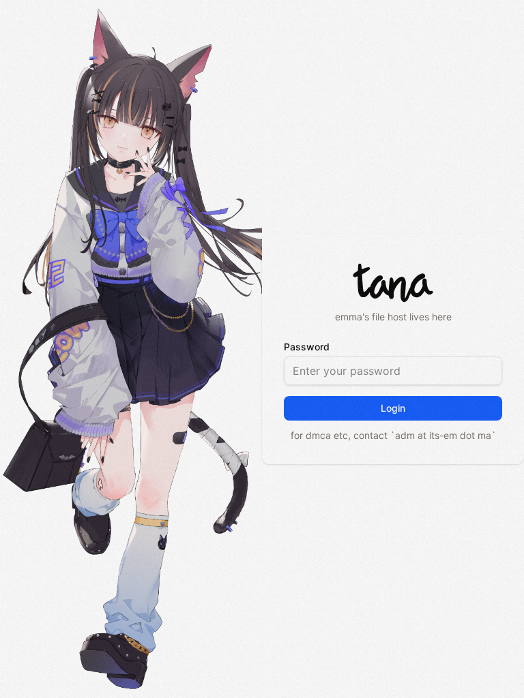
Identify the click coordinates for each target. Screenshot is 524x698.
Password (307, 346)
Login (393, 408)
